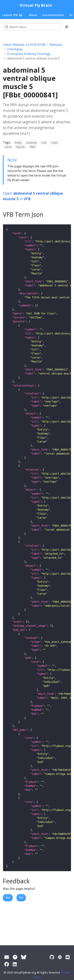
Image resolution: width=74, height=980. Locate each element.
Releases (56, 45)
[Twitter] (23, 957)
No (21, 898)
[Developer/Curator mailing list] (68, 957)
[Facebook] (6, 964)
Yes (7, 898)
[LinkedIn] (15, 964)
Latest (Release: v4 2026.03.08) (24, 45)
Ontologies (15, 49)
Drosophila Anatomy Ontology (28, 54)
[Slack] (60, 957)
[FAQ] (15, 957)
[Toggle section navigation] (66, 27)
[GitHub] (52, 957)
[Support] (6, 957)
